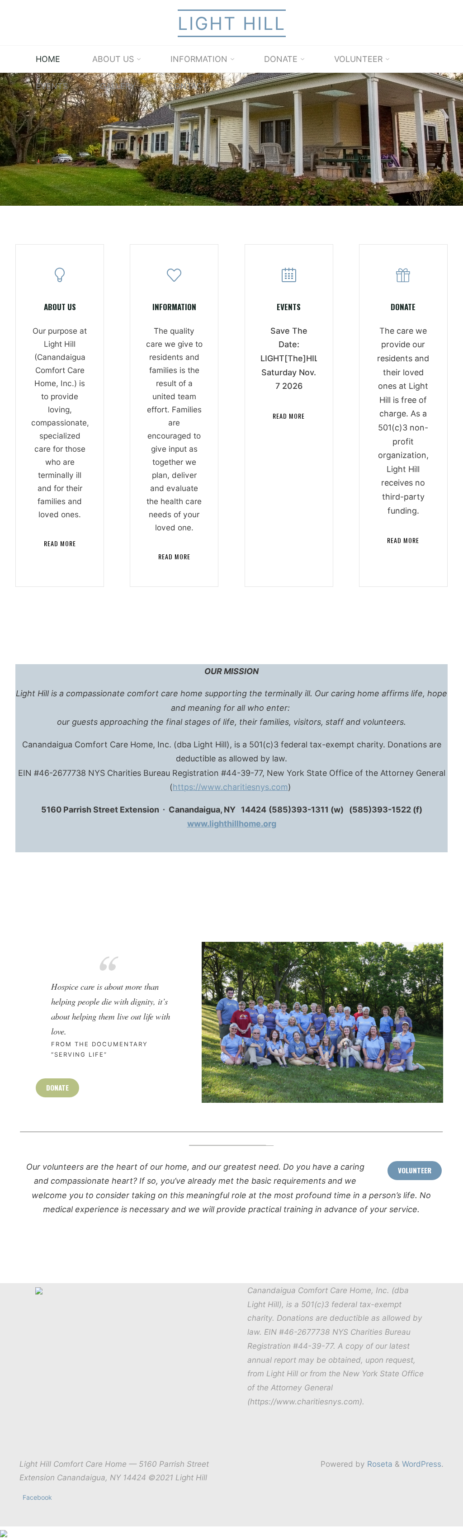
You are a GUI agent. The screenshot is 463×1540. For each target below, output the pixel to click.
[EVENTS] (288, 278)
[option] (231, 139)
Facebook (37, 1497)
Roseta (378, 1464)
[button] (198, 193)
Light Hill (232, 23)
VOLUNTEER (414, 1170)
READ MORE (60, 543)
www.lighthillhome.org (231, 823)
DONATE (57, 1087)
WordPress (421, 1464)
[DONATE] (403, 278)
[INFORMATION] (174, 278)
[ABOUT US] (59, 278)
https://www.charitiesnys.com (230, 787)
